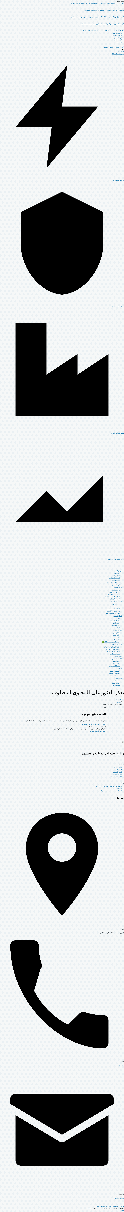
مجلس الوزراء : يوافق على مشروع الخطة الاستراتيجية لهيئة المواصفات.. (104, 10)
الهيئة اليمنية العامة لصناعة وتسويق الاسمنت (109, 791)
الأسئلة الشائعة (118, 40)
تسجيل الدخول (118, 42)
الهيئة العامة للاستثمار (116, 788)
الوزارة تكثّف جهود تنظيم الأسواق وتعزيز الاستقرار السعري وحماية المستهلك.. (102, 24)
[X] (121, 1211)
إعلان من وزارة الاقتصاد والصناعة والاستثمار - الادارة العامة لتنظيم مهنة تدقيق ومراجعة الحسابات (97, 3)
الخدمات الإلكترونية (116, 776)
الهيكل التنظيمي (117, 772)
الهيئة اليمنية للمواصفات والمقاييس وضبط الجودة (108, 786)
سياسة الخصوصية (119, 1206)
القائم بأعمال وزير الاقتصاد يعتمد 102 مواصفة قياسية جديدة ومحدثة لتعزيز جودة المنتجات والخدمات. (96, 17)
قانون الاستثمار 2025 (118, 54)
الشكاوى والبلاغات (117, 35)
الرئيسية (118, 699)
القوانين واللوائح (117, 774)
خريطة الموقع (118, 37)
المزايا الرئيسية (120, 51)
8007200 (121, 1065)
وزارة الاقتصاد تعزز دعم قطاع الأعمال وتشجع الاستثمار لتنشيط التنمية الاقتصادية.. (101, 30)
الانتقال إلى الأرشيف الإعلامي (98, 731)
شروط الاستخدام (109, 1206)
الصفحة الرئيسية (101, 724)
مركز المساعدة (117, 33)
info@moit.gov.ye (119, 1198)
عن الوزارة (118, 702)
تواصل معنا (93, 724)
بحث (120, 44)
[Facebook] (123, 1211)
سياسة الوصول (99, 1206)
